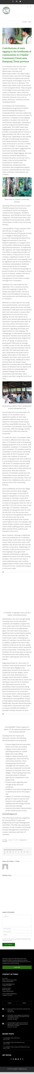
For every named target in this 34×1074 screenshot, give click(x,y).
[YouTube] (15, 1059)
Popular (10, 1003)
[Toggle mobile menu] (31, 7)
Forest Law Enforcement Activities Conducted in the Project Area (19, 1009)
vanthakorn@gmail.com (11, 993)
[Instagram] (13, 1059)
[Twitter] (18, 1059)
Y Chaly (5, 840)
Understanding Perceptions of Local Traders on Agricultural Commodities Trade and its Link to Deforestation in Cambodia (18, 1024)
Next (29, 22)
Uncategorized (22, 840)
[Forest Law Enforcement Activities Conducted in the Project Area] (4, 1010)
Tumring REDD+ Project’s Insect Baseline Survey (13, 1042)
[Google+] (23, 1059)
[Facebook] (11, 1059)
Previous (25, 22)
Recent (24, 1003)
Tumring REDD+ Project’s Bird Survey (11, 1038)
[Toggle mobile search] (27, 7)
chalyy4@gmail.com (10, 984)
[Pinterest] (20, 1059)
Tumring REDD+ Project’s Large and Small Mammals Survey (16, 1047)
